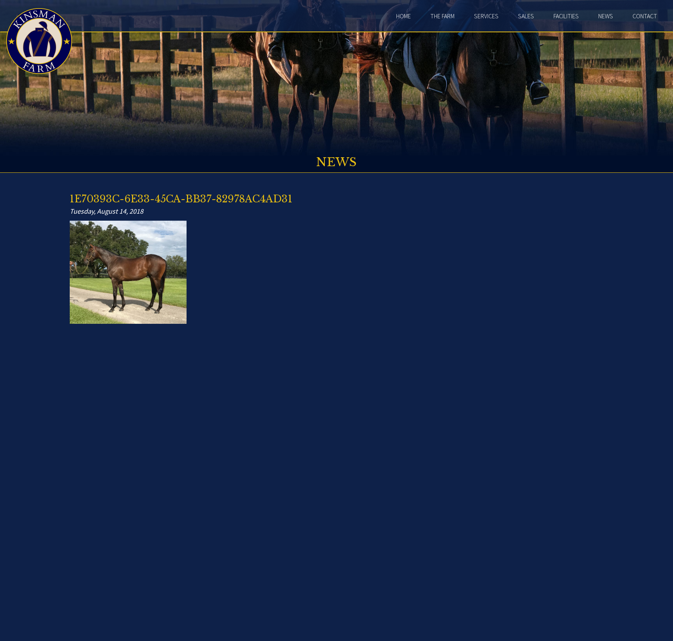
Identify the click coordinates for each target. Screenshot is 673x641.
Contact (644, 16)
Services (486, 16)
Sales (526, 16)
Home (403, 16)
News (605, 16)
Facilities (566, 16)
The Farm (442, 16)
